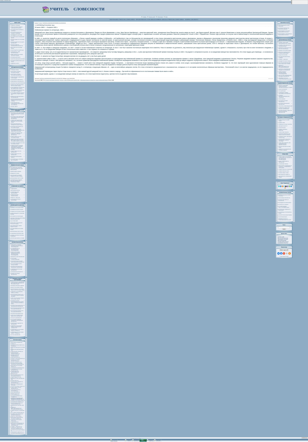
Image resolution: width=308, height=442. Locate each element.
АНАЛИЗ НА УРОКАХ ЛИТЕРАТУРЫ (15, 360)
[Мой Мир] (291, 186)
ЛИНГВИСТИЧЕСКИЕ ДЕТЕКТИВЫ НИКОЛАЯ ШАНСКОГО (17, 219)
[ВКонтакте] (280, 186)
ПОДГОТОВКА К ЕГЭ (15, 377)
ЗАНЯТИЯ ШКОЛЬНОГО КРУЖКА (18, 347)
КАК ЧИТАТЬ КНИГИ (154, 19)
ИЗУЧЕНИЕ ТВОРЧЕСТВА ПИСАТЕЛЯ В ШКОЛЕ (283, 29)
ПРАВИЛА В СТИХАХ (15, 173)
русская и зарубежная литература (52, 80)
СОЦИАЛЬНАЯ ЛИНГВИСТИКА (17, 233)
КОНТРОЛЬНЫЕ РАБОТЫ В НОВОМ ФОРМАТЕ (17, 403)
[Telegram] (284, 186)
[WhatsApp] (289, 186)
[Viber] (287, 186)
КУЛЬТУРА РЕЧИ (14, 357)
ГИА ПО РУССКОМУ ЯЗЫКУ (17, 386)
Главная (144, 16)
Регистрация (160, 16)
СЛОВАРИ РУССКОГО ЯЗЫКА (17, 209)
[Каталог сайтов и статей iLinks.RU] (150, 441)
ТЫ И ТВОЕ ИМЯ (14, 220)
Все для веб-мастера (283, 238)
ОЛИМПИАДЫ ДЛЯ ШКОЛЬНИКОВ (15, 372)
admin (68, 78)
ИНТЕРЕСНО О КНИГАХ (283, 204)
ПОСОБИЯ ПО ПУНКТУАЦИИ (17, 216)
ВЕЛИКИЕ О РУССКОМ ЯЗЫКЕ (17, 207)
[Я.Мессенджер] (279, 186)
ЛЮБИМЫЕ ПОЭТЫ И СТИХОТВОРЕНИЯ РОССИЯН (284, 219)
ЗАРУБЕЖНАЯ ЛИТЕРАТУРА (17, 367)
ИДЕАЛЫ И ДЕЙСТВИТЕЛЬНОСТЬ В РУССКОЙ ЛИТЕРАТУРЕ (16, 408)
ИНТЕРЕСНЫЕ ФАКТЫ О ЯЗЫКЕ (17, 238)
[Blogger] (285, 188)
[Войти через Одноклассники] (289, 253)
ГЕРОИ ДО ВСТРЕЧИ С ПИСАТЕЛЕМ (16, 390)
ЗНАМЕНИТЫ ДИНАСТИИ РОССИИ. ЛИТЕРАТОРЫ (16, 428)
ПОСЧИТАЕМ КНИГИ (282, 216)
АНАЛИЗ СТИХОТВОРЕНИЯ (17, 358)
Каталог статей (152, 16)
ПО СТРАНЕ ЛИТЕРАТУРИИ (17, 412)
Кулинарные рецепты (283, 242)
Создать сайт (281, 236)
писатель (62, 80)
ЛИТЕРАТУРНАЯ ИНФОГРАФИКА (18, 429)
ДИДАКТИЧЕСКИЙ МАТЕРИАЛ (17, 349)
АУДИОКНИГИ (14, 421)
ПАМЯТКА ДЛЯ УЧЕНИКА (16, 171)
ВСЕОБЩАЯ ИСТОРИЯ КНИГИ (284, 202)
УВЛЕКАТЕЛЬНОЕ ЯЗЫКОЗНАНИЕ (14, 353)
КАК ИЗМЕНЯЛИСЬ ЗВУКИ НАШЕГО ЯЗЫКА (16, 226)
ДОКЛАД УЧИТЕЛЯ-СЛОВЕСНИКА (173, 19)
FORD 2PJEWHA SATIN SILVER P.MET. (72, 80)
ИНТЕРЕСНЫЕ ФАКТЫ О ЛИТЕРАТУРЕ (283, 200)
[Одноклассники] (282, 186)
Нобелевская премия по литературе (87, 80)
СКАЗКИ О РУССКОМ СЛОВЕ (17, 400)
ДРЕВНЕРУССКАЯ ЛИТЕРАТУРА (17, 378)
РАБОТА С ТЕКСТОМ (15, 416)
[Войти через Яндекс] (284, 253)
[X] (286, 186)
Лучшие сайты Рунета (283, 241)
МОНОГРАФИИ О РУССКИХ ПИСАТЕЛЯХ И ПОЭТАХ (284, 31)
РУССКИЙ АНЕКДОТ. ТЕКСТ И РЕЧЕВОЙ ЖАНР (283, 207)
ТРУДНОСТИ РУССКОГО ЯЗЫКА (17, 211)
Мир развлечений (282, 240)
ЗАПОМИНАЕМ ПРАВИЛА (16, 401)
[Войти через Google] (286, 253)
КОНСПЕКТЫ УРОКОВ (15, 342)
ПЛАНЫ (12, 343)
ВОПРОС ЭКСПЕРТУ (191, 19)
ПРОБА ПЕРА (14, 380)
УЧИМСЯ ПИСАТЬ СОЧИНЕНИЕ (17, 410)
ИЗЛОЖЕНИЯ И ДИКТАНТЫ (17, 432)
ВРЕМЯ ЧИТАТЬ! (141, 19)
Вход (166, 16)
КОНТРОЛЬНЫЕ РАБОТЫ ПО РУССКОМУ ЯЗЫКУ (17, 375)
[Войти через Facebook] (281, 253)
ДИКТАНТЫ (13, 373)
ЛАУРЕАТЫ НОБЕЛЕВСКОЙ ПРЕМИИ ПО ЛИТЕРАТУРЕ (17, 399)
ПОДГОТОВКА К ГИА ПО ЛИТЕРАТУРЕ (16, 388)
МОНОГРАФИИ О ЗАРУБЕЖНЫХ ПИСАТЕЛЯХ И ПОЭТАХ (285, 34)
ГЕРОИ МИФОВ (14, 394)
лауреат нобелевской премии (101, 80)
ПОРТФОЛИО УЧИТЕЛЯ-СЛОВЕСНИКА (122, 19)
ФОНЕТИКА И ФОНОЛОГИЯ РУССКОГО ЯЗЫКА (16, 223)
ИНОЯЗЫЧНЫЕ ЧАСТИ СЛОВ (17, 178)
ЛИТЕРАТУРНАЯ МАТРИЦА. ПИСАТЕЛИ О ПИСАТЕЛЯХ (16, 364)
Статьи (40, 22)
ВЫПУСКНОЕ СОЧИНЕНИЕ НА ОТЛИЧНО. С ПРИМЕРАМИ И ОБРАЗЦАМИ (17, 424)
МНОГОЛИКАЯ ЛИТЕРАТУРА (284, 197)
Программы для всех (283, 239)
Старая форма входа (284, 256)
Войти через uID (284, 250)
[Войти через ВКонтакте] (278, 253)
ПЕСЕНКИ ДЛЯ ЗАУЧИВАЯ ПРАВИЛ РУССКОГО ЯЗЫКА (16, 176)
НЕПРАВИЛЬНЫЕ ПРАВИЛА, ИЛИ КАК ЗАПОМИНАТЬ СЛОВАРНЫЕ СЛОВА (16, 180)
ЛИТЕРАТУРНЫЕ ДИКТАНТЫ (17, 433)
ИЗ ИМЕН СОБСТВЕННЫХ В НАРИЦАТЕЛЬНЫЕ (17, 414)
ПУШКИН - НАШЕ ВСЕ (15, 426)
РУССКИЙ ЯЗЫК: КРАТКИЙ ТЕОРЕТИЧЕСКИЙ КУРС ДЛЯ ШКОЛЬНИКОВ (16, 168)
